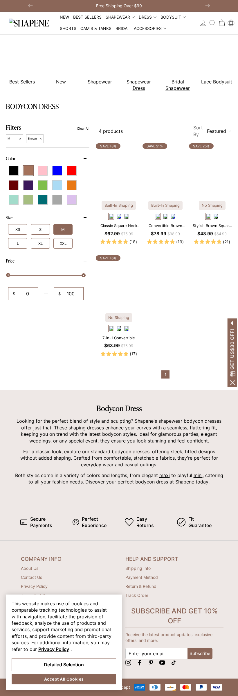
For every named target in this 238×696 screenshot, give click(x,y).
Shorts (68, 28)
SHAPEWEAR (118, 17)
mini (198, 475)
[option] (57, 64)
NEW (64, 17)
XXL (63, 243)
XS (17, 229)
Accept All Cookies (64, 679)
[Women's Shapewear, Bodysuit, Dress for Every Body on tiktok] (173, 662)
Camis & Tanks (95, 28)
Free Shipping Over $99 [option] (119, 5)
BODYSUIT (171, 17)
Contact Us (31, 577)
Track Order (136, 595)
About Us (29, 568)
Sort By (209, 131)
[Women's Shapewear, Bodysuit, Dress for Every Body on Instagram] (128, 662)
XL (40, 243)
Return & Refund (140, 586)
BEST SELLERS (87, 17)
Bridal (123, 28)
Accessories (148, 28)
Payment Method (141, 577)
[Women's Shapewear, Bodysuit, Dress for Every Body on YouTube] (162, 662)
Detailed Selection (64, 665)
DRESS (145, 17)
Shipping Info (138, 568)
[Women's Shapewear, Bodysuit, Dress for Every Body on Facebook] (140, 662)
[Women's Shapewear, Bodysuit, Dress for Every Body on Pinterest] (151, 662)
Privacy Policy (34, 586)
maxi (164, 475)
